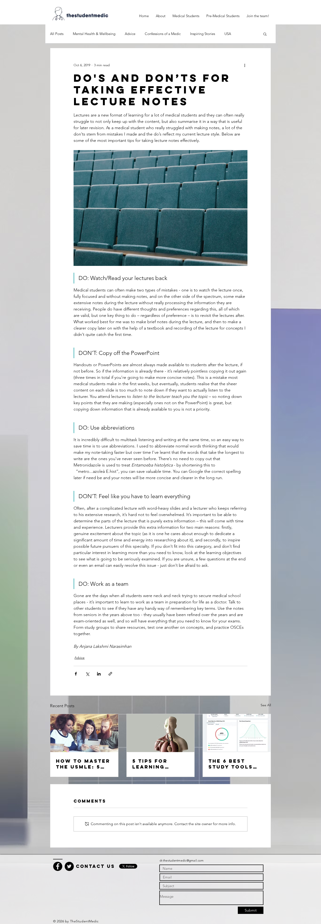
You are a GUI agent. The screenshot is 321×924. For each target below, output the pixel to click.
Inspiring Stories (202, 34)
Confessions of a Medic (163, 34)
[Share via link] (110, 674)
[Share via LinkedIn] (99, 674)
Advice (130, 34)
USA (227, 34)
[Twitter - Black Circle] (69, 866)
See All (266, 705)
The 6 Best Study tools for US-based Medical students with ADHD (234, 764)
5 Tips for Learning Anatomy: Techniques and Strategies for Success (159, 764)
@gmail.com (195, 860)
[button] (186, 16)
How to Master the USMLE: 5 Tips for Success (83, 764)
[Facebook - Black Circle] (57, 866)
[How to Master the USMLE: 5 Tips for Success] (84, 733)
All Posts (56, 34)
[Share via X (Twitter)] (87, 674)
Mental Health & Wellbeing (94, 34)
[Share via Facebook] (76, 674)
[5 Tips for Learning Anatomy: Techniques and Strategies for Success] (161, 733)
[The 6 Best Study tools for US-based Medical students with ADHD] (237, 733)
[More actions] (244, 65)
